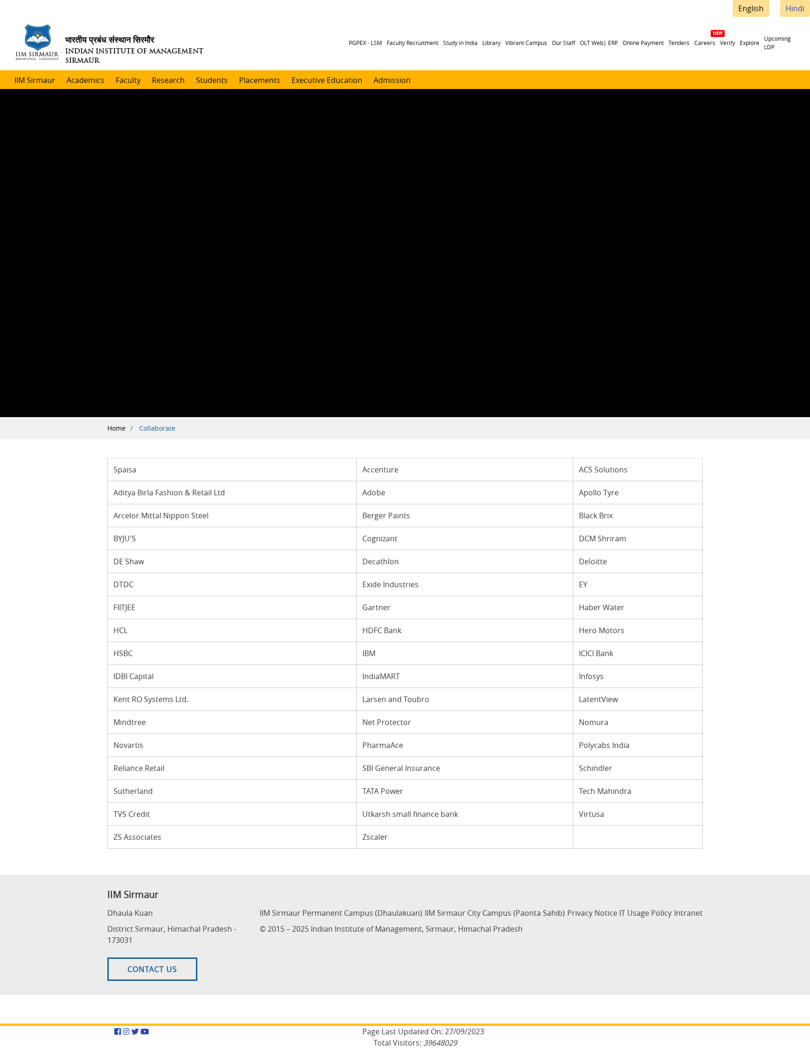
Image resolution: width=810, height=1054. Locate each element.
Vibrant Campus (526, 42)
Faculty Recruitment (412, 42)
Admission (392, 80)
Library (491, 42)
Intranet (688, 913)
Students (212, 80)
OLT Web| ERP (599, 42)
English (751, 8)
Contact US (152, 969)
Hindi (795, 8)
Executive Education (327, 80)
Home (116, 428)
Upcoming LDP (777, 43)
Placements (259, 80)
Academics (86, 80)
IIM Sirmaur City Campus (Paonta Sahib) (495, 913)
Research (168, 80)
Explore (749, 42)
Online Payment (643, 42)
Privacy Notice (592, 913)
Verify (727, 42)
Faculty (128, 80)
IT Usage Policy (645, 913)
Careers (704, 42)
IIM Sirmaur (35, 80)
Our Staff (563, 42)
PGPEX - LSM (365, 42)
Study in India (460, 42)
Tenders (679, 42)
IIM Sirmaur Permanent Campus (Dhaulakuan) (341, 913)
